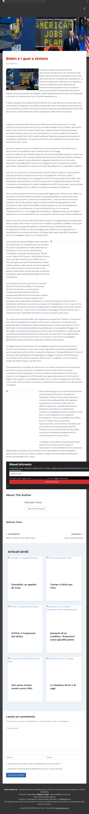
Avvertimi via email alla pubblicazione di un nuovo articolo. (35, 769)
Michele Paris (13, 64)
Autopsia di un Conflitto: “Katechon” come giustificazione (62, 636)
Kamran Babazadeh (59, 592)
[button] (87, 2)
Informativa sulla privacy (39, 478)
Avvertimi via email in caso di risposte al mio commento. (34, 764)
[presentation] (25, 568)
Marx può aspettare (74, 536)
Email (49, 757)
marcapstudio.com (62, 808)
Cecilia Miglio (57, 692)
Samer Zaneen (18, 592)
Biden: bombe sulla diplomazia (20, 536)
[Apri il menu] (84, 8)
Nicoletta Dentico (19, 692)
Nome (10, 757)
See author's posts (36, 509)
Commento (13, 728)
